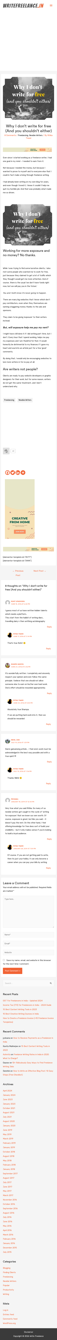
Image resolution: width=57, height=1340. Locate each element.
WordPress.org (9, 1323)
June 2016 (7, 1221)
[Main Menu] (51, 5)
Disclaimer (28, 1332)
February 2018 (9, 1165)
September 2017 (10, 1173)
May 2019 (7, 1134)
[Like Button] (6, 451)
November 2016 (10, 1200)
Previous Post (17, 571)
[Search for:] (28, 983)
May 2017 (7, 1191)
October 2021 (9, 1108)
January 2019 (9, 1147)
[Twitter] (12, 472)
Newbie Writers (36, 135)
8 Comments (10, 135)
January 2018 (9, 1169)
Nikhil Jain (15, 740)
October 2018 (9, 1152)
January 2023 (9, 1104)
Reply (49, 627)
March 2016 (8, 1234)
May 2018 (7, 1160)
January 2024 (9, 1095)
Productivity (8, 1290)
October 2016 (9, 1204)
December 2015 (10, 1248)
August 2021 (8, 1112)
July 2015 (7, 1252)
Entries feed (8, 1314)
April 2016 (7, 1230)
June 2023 (8, 1099)
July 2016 (7, 1217)
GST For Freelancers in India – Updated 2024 (23, 1000)
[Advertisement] (28, 41)
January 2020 (9, 1125)
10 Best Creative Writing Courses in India (21, 1014)
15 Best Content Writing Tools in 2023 (20, 1009)
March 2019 (8, 1138)
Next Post (40, 571)
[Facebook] (7, 472)
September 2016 (10, 1208)
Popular (6, 1285)
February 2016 (9, 1239)
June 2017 (7, 1187)
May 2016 (7, 1226)
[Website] (28, 953)
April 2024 (7, 1091)
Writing (6, 1294)
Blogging (6, 1268)
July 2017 (7, 1182)
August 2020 (9, 1121)
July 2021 (7, 1117)
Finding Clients (9, 1272)
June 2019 (7, 1130)
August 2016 (8, 1213)
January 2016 (9, 1243)
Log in (5, 1310)
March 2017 (8, 1195)
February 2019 (9, 1143)
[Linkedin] (18, 472)
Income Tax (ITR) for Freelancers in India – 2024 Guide (27, 1005)
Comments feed (10, 1319)
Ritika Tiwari (18, 634)
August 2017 (8, 1178)
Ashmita (6, 1054)
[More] (23, 472)
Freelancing (23, 135)
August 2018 (8, 1156)
